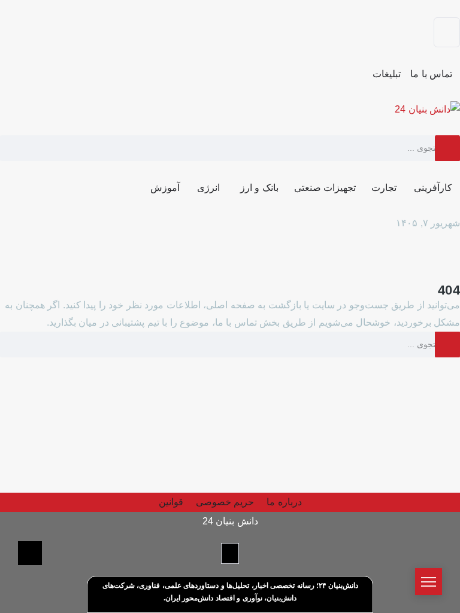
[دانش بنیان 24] (427, 109)
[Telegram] (447, 32)
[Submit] (447, 148)
